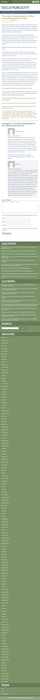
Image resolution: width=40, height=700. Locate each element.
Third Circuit (20, 117)
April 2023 (4, 380)
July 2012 (4, 578)
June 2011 (4, 608)
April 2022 (4, 399)
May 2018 (4, 454)
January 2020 (5, 429)
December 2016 (5, 478)
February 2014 (5, 532)
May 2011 (4, 611)
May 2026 (4, 337)
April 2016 (4, 489)
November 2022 (5, 386)
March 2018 (4, 456)
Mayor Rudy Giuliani (17, 114)
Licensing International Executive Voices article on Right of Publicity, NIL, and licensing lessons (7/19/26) (19, 285)
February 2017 (5, 475)
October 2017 (5, 462)
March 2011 (4, 616)
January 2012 (5, 592)
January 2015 (5, 521)
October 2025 (5, 343)
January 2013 (5, 565)
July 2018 (4, 448)
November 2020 (5, 410)
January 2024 (5, 370)
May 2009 (4, 668)
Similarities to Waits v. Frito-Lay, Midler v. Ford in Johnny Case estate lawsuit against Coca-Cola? (19, 248)
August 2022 (4, 389)
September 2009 (5, 659)
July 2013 (4, 548)
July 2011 (4, 605)
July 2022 (4, 391)
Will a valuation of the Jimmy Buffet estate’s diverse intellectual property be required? (18, 261)
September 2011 (5, 603)
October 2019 (5, 432)
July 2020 (4, 418)
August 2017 (4, 464)
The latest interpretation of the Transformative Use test (18, 17)
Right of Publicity (14, 115)
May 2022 (4, 397)
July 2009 (4, 662)
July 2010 (4, 635)
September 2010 (5, 630)
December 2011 (5, 594)
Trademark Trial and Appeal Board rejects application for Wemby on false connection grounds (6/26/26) (18, 293)
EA (34, 111)
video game (5, 118)
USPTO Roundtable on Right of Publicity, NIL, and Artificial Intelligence (17, 271)
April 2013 (4, 556)
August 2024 (4, 353)
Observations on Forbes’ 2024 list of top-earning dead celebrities (16, 268)
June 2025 (4, 345)
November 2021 (5, 402)
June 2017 (4, 467)
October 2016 (5, 481)
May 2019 (4, 437)
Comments (5, 694)
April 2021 (4, 408)
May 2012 (4, 584)
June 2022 (4, 394)
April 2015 (4, 516)
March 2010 (4, 643)
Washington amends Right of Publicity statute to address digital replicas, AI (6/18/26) (18, 297)
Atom (3, 691)
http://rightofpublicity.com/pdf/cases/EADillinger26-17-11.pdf (17, 88)
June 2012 (4, 581)
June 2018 (4, 451)
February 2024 (5, 367)
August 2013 (4, 546)
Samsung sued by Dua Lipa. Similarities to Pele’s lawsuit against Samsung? (18, 251)
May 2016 (4, 486)
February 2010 (5, 646)
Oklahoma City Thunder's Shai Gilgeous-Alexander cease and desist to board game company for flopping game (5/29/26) (19, 301)
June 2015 (4, 510)
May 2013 (4, 554)
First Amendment (21, 112)
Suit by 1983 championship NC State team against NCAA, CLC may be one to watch (19, 277)
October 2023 (5, 372)
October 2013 (5, 540)
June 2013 (4, 551)
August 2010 (4, 632)
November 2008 (5, 678)
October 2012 (5, 570)
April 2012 (4, 586)
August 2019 (4, 435)
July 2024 (4, 356)
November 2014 (5, 524)
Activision (15, 111)
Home (20, 697)
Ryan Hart (13, 117)
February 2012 (5, 589)
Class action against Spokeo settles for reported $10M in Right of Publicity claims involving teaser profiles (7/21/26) (20, 289)
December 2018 (5, 443)
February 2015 (5, 519)
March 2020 (4, 424)
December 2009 (5, 651)
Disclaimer (25, 697)
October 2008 (5, 681)
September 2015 (5, 502)
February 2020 (5, 427)
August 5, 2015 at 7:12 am (14, 168)
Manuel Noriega (6, 114)
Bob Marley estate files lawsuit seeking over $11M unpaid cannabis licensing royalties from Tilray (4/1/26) (19, 315)
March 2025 (4, 348)
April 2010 (4, 640)
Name (4, 218)
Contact (31, 697)
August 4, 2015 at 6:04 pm (14, 135)
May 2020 (4, 421)
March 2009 (4, 670)
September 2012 (5, 573)
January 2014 (5, 535)
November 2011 (5, 597)
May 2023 (4, 378)
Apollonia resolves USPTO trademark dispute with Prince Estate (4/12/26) (18, 312)
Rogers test (24, 115)
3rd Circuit (8, 111)
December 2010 (5, 624)
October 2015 (5, 500)
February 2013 (5, 562)
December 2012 (5, 567)
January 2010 (5, 649)
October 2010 (5, 627)
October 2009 (5, 657)
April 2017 (4, 473)
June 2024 (4, 359)
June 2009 (4, 665)
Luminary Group (31, 112)
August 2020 (4, 416)
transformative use (30, 117)
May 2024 (4, 362)
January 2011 (5, 621)
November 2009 (5, 654)
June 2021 (4, 405)
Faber (13, 112)
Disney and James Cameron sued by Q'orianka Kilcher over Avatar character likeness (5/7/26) (19, 309)
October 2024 (5, 351)
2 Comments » (14, 20)
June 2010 (4, 638)
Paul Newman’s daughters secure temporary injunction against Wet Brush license (20, 273)
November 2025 (5, 340)
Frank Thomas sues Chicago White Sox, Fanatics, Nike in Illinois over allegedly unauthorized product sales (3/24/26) (19, 319)
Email (3, 222)
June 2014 (4, 529)
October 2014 (5, 527)
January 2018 (5, 459)
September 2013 (5, 543)
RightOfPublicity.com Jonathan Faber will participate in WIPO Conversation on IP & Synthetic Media (20, 257)
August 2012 (4, 575)
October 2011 (5, 600)
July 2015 (4, 508)
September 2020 (5, 413)
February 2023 (5, 383)
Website (4, 225)
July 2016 (4, 483)
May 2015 (4, 513)
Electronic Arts (6, 112)
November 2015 (5, 497)
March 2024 (4, 364)
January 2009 (5, 676)
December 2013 (5, 538)
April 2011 (4, 613)
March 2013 (4, 559)
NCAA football (28, 114)
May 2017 (4, 470)
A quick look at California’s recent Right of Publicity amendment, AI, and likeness (19, 253)
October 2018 (5, 445)
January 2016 (5, 494)
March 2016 (4, 492)
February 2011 (5, 619)
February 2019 (5, 440)
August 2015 (4, 505)
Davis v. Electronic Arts (25, 111)
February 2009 (5, 673)
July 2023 (4, 375)
